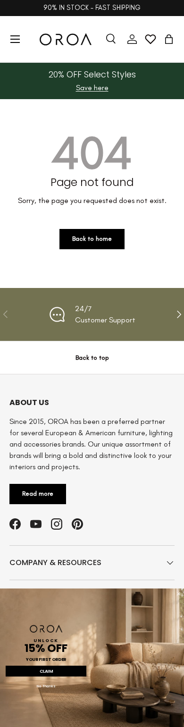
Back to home (92, 239)
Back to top (92, 358)
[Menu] (15, 39)
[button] (169, 39)
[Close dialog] (178, 594)
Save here (92, 87)
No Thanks (46, 686)
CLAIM (46, 671)
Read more (37, 494)
